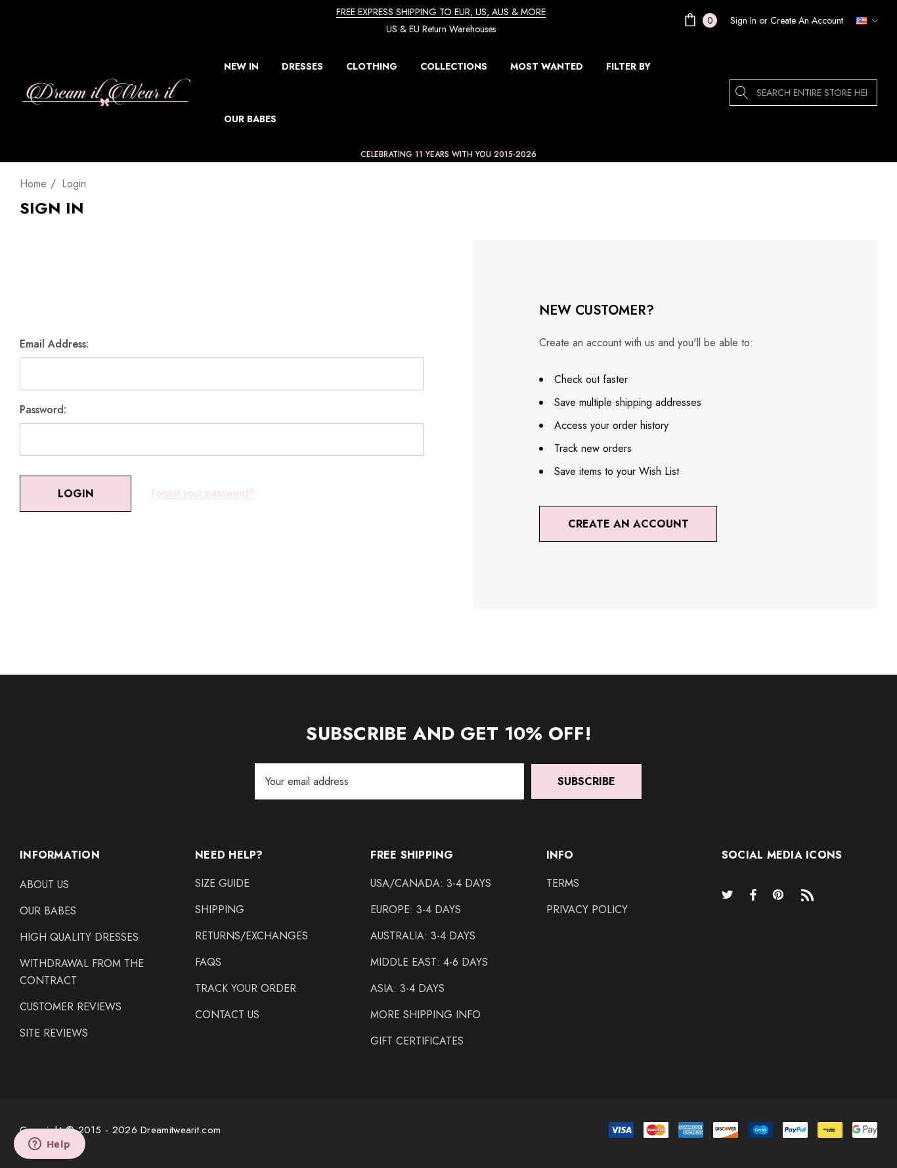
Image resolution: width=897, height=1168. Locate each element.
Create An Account (806, 20)
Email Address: (54, 344)
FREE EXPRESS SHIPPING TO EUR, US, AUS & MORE (441, 11)
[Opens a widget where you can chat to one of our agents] (49, 1145)
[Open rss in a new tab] (810, 894)
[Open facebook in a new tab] (753, 894)
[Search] (743, 92)
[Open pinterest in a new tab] (780, 894)
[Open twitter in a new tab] (729, 894)
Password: (43, 409)
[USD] (863, 20)
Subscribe (586, 781)
